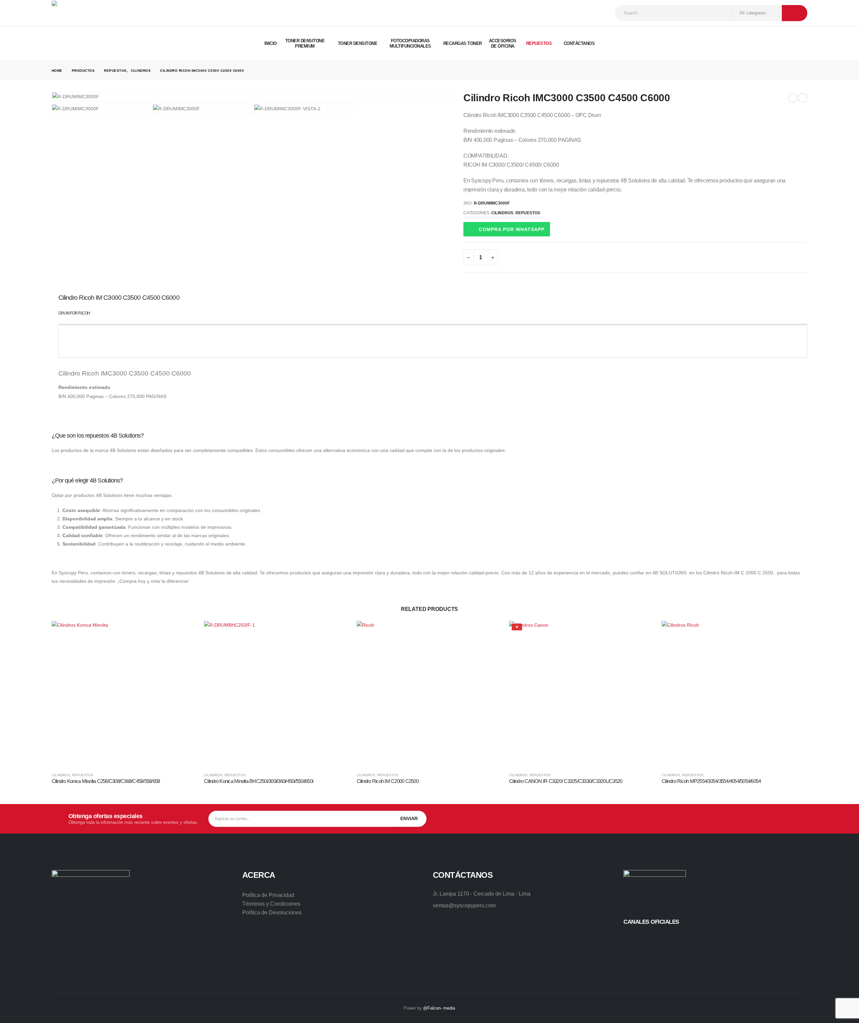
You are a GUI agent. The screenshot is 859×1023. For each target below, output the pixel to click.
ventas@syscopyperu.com (464, 905)
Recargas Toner (462, 43)
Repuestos (539, 43)
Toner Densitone (357, 43)
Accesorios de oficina (502, 43)
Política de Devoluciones (272, 912)
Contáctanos (579, 43)
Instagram (748, 819)
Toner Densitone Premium (305, 43)
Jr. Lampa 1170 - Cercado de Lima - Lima (481, 894)
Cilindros (502, 213)
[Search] (795, 13)
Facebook (727, 819)
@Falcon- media (439, 1008)
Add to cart (186, 632)
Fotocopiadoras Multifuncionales (410, 43)
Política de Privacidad (268, 895)
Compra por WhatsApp (512, 229)
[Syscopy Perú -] (77, 13)
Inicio (270, 43)
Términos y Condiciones (271, 904)
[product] (125, 694)
